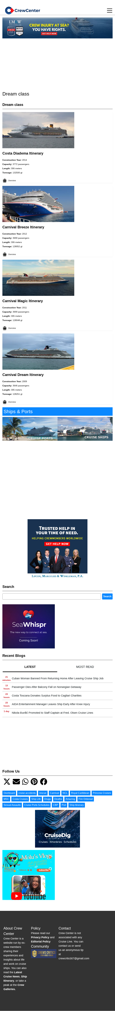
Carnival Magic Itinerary (22, 301)
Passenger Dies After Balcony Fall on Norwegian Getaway (46, 687)
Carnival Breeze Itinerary (23, 227)
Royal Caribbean (80, 793)
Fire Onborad (86, 799)
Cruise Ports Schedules (36, 805)
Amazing (70, 799)
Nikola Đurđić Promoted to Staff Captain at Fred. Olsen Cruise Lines (52, 712)
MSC (6, 799)
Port (64, 805)
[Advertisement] (57, 62)
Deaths (58, 799)
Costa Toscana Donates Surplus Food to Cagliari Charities (46, 695)
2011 (24, 307)
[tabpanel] (57, 695)
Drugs (47, 799)
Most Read (85, 666)
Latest (30, 666)
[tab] (30, 667)
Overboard (9, 793)
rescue (42, 793)
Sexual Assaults (12, 805)
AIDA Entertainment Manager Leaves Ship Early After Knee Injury (51, 704)
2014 (24, 160)
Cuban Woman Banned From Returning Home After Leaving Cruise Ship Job (57, 678)
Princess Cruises (102, 793)
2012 (24, 234)
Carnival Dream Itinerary (23, 375)
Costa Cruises (20, 799)
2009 (24, 381)
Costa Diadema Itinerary (22, 153)
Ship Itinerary (77, 805)
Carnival (54, 793)
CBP (55, 805)
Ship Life (36, 799)
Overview (12, 181)
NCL (65, 793)
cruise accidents (27, 793)
